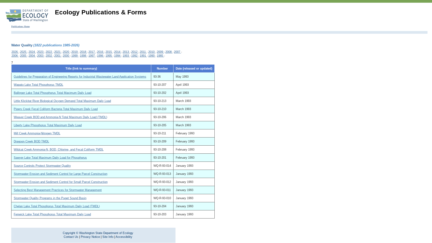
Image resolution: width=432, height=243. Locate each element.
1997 (92, 55)
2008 (169, 52)
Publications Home (20, 26)
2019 (75, 52)
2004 (32, 55)
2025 (23, 52)
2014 (117, 52)
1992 (134, 55)
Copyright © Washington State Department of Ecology (98, 233)
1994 (117, 55)
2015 (109, 52)
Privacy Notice (90, 236)
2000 (66, 55)
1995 (109, 55)
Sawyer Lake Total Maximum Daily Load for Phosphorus (50, 157)
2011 (143, 52)
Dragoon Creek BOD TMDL (31, 141)
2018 (83, 52)
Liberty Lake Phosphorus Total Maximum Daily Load (48, 125)
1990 (151, 55)
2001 (57, 55)
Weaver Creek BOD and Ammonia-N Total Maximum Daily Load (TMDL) (60, 117)
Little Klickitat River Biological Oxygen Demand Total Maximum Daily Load (62, 101)
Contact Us (71, 236)
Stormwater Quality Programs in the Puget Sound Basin (50, 198)
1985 (160, 55)
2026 (15, 52)
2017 (92, 52)
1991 (143, 55)
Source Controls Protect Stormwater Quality (42, 165)
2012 (134, 52)
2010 (151, 52)
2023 (40, 52)
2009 (160, 52)
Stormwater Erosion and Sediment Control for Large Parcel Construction (60, 174)
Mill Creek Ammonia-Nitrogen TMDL (37, 133)
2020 (66, 52)
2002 (49, 55)
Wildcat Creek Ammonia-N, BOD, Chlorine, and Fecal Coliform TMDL (59, 149)
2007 (177, 52)
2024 (32, 52)
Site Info (107, 236)
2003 (40, 55)
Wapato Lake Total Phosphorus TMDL (38, 84)
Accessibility (124, 236)
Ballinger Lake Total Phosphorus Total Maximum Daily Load (52, 92)
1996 (100, 55)
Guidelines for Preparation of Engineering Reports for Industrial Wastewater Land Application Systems (80, 76)
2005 (23, 55)
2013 (126, 52)
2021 (57, 52)
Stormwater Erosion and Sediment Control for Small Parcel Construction (61, 182)
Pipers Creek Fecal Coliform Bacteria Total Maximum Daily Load (56, 109)
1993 (126, 55)
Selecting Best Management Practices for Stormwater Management (58, 190)
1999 (75, 55)
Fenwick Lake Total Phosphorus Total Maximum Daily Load (52, 214)
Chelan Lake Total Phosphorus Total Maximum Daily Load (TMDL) (57, 206)
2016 (100, 52)
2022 (49, 52)
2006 (15, 55)
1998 (83, 55)
